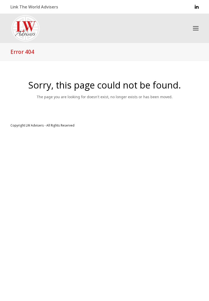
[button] (196, 28)
